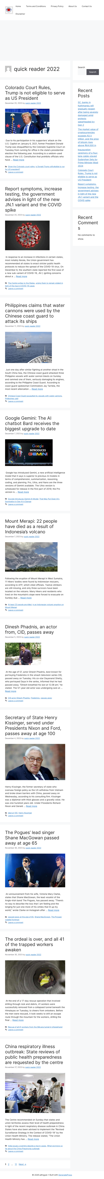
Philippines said (11, 398)
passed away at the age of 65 (21, 917)
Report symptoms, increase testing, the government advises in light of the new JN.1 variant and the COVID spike (33, 199)
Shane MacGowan (42, 917)
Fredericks (35, 698)
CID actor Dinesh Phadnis (19, 698)
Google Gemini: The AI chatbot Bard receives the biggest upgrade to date (32, 423)
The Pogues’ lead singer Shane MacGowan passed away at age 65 (32, 838)
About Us (72, 6)
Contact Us (87, 6)
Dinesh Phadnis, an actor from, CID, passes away (31, 629)
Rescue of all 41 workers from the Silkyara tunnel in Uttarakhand (35, 1027)
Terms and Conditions (36, 6)
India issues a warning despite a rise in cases (27, 1146)
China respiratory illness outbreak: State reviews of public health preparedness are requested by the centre (34, 1054)
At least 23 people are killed (20, 604)
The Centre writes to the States (21, 283)
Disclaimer (20, 14)
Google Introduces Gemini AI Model (23, 499)
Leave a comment (15, 172)
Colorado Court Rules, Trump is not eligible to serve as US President (35, 93)
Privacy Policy (57, 6)
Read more (18, 160)
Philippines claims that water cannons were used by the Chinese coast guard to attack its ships (35, 313)
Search (81, 67)
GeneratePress (65, 1175)
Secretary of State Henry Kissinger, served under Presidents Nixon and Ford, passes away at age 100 (33, 725)
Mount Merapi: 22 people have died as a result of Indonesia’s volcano (31, 526)
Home (18, 6)
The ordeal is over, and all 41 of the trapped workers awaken (34, 944)
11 (16, 1164)
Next (22, 1164)
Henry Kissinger (25, 813)
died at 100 (13, 813)
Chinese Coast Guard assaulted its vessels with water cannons (35, 396)
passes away (46, 698)
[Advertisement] (52, 39)
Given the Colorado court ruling (21, 166)
